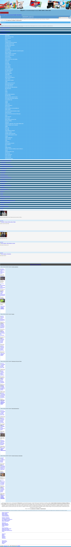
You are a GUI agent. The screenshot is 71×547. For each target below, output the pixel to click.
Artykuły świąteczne (5, 525)
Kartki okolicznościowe (4, 189)
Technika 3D (7, 141)
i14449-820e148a (2, 440)
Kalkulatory (2, 187)
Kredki (6, 91)
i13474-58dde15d (2, 385)
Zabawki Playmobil (5, 523)
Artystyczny (4, 538)
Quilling (6, 126)
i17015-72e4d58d (2, 472)
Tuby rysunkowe (8, 144)
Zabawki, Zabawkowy (5, 512)
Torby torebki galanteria (4, 206)
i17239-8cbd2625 (2, 298)
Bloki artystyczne (8, 38)
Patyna (6, 115)
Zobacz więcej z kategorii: (2, 307)
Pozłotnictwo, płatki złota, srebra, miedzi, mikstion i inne (14, 123)
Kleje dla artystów (8, 88)
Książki (1, 194)
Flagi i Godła (2, 183)
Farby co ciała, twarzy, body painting (11, 59)
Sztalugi (6, 136)
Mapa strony (4, 542)
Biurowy (3, 535)
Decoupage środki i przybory (10, 45)
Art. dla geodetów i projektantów (5, 160)
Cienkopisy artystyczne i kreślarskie (11, 42)
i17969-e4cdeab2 (2, 276)
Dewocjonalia (2, 179)
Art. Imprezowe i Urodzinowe (11, 20)
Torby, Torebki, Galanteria (6, 520)
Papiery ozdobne (8, 109)
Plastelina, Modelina (8, 120)
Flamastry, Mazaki (8, 71)
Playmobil (2, 204)
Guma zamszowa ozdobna (9, 80)
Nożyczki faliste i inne (8, 99)
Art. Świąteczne (3, 172)
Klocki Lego (2, 191)
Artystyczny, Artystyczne (6, 518)
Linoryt (6, 92)
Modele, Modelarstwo (5, 524)
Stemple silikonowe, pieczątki (10, 130)
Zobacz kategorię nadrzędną (35, 264)
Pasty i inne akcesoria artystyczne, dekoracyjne (12, 113)
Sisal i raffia (7, 129)
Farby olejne (7, 63)
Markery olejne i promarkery (10, 94)
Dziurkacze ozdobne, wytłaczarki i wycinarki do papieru (14, 50)
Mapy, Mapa (2, 198)
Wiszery (6, 150)
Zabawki (1, 208)
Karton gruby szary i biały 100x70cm (11, 87)
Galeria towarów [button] (10, 14)
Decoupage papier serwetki (9, 43)
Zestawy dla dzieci (8, 155)
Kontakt (3, 543)
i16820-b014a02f (2, 487)
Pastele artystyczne (8, 112)
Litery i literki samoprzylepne (5, 196)
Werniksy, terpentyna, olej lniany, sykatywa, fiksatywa (14, 148)
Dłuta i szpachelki (8, 52)
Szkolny (3, 534)
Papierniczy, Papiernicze (5, 517)
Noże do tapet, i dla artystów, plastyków (11, 98)
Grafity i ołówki (7, 78)
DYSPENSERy (7, 49)
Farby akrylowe (7, 56)
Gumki (6, 81)
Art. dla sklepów (3, 162)
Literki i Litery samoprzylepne (6, 528)
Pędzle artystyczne (8, 116)
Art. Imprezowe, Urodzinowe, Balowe (6, 166)
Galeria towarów (4, 541)
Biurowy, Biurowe (5, 514)
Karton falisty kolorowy (9, 85)
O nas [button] (5, 14)
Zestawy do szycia (8, 157)
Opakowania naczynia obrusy (5, 202)
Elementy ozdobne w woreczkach (10, 53)
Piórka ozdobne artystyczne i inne (10, 119)
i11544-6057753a (1, 231)
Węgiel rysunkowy (8, 147)
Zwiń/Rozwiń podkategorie (3, 33)
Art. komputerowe (3, 168)
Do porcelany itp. (8, 46)
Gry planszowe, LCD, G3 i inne (5, 185)
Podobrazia (7, 122)
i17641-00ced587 (2, 291)
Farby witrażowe (8, 67)
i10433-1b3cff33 (2, 338)
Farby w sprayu (7, 66)
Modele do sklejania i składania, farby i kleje (7, 200)
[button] (4, 13)
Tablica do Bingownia (8, 137)
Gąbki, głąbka (7, 74)
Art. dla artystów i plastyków (5, 31)
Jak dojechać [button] (19, 14)
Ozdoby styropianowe (8, 105)
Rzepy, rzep (7, 127)
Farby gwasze (7, 60)
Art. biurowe (2, 29)
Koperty (13, 314)
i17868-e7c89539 (2, 363)
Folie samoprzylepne (8, 73)
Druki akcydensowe (3, 181)
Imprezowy (3, 537)
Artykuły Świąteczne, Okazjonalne (17, 455)
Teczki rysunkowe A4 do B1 (9, 143)
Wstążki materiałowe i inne (9, 151)
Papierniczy (4, 536)
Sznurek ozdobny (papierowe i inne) (11, 134)
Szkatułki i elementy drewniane (10, 133)
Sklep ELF (5, 545)
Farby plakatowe (8, 64)
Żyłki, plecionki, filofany (9, 158)
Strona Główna (4, 540)
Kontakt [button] (14, 14)
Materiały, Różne (8, 95)
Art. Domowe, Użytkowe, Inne (5, 164)
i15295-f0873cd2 (2, 425)
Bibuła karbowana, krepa (9, 36)
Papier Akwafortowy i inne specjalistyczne (12, 108)
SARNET (18, 545)
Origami (6, 102)
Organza (6, 101)
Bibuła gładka (7, 35)
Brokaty (6, 39)
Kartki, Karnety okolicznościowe (7, 530)
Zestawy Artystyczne (8, 154)
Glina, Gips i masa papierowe (10, 77)
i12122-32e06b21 (2, 323)
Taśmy (6, 140)
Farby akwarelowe (8, 57)
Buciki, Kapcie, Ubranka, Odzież (5, 177)
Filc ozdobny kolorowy (9, 70)
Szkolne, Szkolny (4, 513)
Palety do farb (7, 106)
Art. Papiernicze (3, 170)
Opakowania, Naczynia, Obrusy (17, 361)
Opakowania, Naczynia (5, 529)
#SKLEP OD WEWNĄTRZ (5, 27)
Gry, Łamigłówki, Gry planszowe (7, 519)
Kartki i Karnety (19, 20)
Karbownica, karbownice (9, 84)
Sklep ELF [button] (2, 14)
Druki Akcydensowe (5, 527)
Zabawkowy (4, 533)
